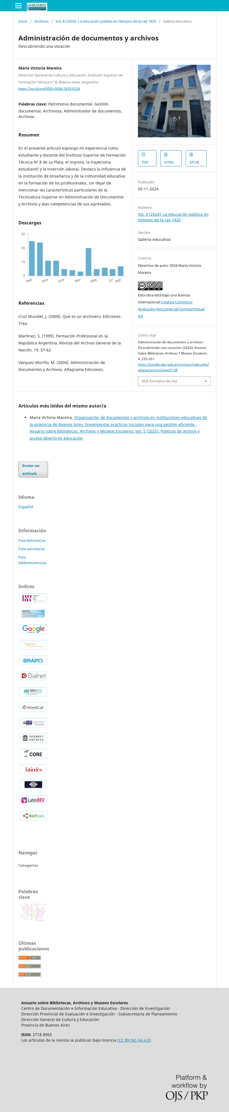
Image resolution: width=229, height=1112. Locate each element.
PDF (145, 162)
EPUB (194, 162)
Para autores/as (31, 548)
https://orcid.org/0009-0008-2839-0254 (49, 88)
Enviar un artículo (31, 469)
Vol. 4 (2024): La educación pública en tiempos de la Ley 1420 (106, 21)
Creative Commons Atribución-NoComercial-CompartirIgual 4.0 (171, 308)
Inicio (22, 21)
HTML (169, 162)
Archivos (41, 21)
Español (25, 506)
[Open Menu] (18, 5)
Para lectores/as (31, 540)
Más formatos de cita (159, 381)
